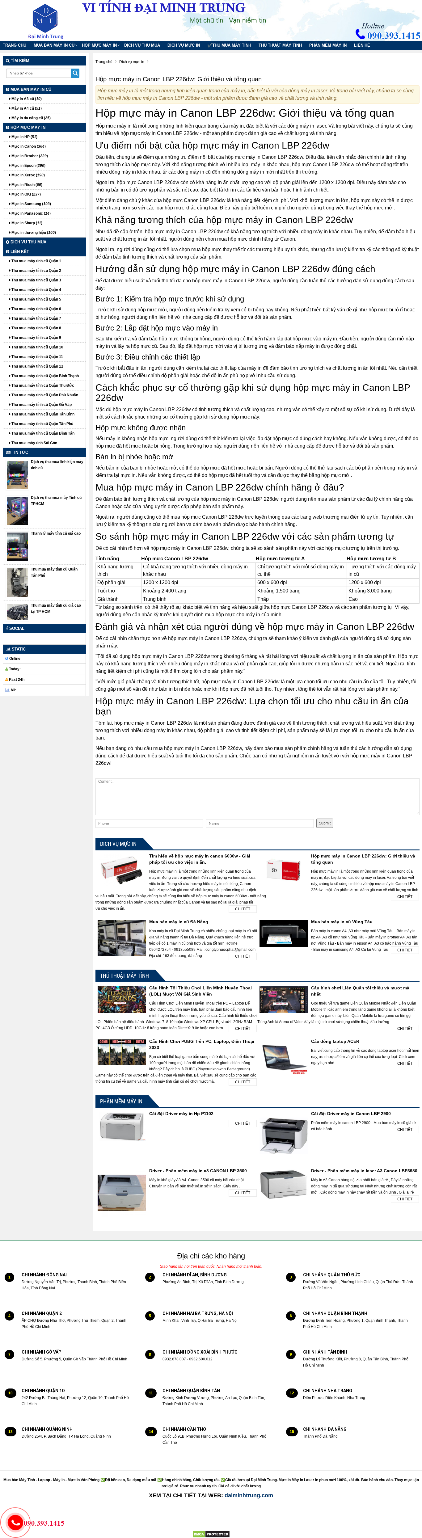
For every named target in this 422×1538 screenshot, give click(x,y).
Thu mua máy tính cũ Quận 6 (36, 309)
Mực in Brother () (29, 156)
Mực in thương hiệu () (33, 232)
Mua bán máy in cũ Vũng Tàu (342, 921)
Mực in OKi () (26, 194)
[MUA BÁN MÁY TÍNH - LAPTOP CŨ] (50, 20)
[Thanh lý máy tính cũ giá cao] (17, 546)
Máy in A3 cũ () (26, 99)
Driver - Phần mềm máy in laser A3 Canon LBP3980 (364, 1170)
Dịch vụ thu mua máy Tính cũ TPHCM (56, 500)
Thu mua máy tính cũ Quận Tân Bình (42, 414)
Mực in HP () (24, 137)
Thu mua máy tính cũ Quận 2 (36, 270)
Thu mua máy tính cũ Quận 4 (36, 290)
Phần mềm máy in (328, 45)
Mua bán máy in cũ (54, 45)
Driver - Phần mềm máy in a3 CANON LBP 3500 (198, 1170)
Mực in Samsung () (31, 204)
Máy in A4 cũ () (26, 108)
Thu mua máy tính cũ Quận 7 (36, 318)
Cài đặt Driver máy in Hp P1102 (181, 1113)
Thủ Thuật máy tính (280, 45)
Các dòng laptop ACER (335, 1041)
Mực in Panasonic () (31, 213)
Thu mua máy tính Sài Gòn (34, 443)
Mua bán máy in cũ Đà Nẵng (178, 921)
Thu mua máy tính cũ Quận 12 (37, 366)
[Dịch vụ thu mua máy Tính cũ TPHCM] (17, 510)
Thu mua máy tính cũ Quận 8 (36, 328)
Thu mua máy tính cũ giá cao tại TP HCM (56, 608)
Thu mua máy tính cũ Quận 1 (36, 261)
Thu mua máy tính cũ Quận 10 (37, 347)
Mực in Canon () (28, 146)
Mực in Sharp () (26, 223)
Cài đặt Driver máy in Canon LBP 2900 (351, 1113)
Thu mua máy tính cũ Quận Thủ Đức (42, 385)
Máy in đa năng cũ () (31, 118)
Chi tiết (242, 909)
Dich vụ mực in (183, 45)
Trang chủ (14, 45)
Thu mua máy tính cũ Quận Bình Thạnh (45, 376)
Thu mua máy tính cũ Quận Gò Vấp (41, 404)
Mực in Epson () (28, 165)
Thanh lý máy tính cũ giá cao (56, 533)
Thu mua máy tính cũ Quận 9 (36, 337)
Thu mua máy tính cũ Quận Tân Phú (42, 424)
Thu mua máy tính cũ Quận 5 (36, 299)
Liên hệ (362, 45)
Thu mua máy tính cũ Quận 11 (37, 357)
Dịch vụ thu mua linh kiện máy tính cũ (57, 465)
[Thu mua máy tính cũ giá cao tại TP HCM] (17, 612)
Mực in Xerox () (28, 175)
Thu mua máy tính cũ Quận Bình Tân (42, 433)
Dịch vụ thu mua (142, 45)
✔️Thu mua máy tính (229, 45)
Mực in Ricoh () (26, 185)
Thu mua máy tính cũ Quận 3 (36, 280)
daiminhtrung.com (249, 1495)
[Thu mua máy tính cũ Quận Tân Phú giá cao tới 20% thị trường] (17, 582)
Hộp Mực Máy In (99, 45)
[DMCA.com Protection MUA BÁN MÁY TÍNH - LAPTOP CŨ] (211, 1534)
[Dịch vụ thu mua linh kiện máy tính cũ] (17, 475)
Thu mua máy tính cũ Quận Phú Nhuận (44, 395)
